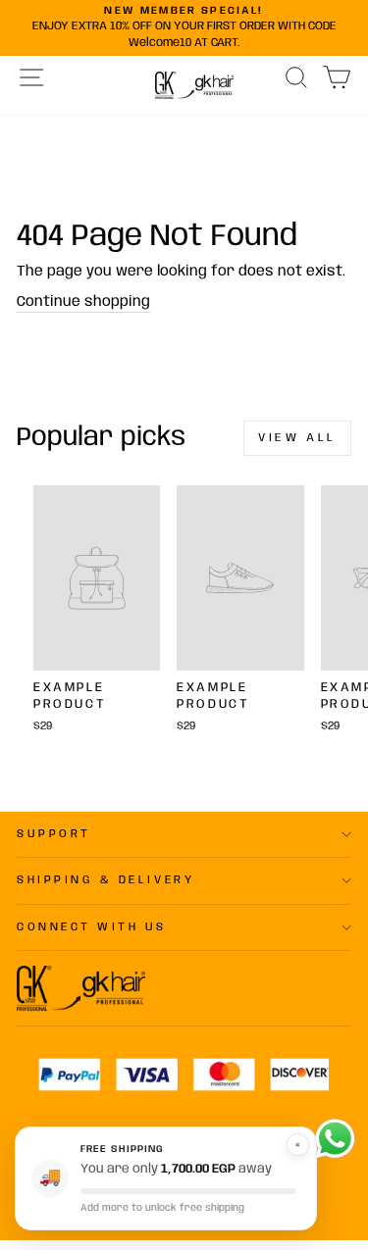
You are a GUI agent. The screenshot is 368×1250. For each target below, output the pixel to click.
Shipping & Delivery (105, 880)
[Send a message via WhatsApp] (335, 1139)
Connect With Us (92, 927)
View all (297, 437)
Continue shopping (83, 302)
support (54, 834)
